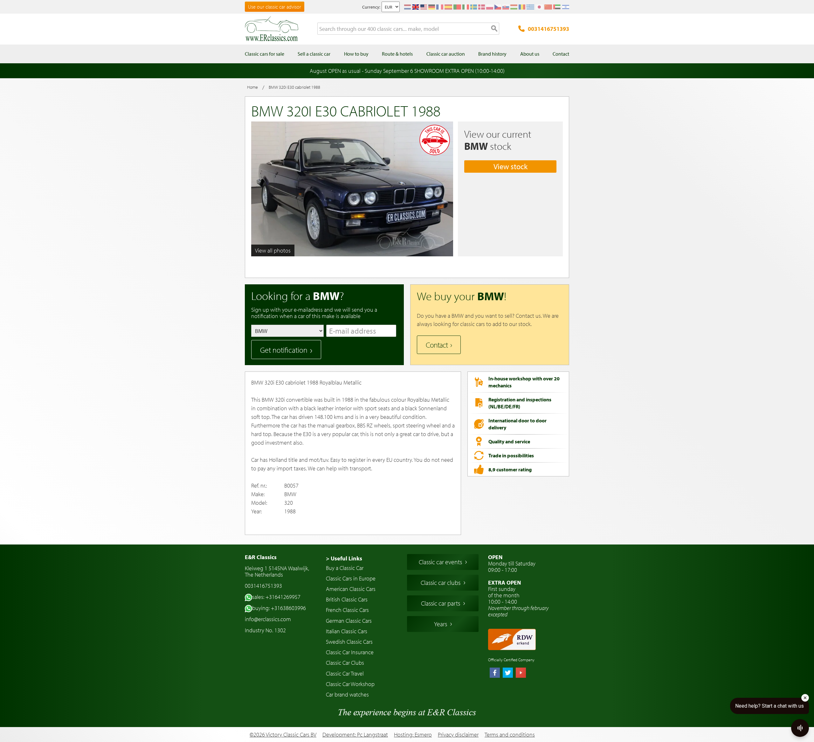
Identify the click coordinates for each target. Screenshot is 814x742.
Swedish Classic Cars (349, 641)
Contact (437, 345)
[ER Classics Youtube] (521, 673)
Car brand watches (347, 694)
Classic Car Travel (345, 673)
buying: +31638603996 (279, 608)
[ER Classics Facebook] (495, 673)
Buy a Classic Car (344, 568)
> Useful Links (344, 558)
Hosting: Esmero (413, 734)
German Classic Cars (349, 620)
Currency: (371, 7)
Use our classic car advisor (274, 6)
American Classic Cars (351, 589)
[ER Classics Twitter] (508, 673)
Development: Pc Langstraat (355, 734)
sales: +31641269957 (276, 596)
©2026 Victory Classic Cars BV (283, 734)
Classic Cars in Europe (351, 578)
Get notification (283, 350)
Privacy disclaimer (458, 735)
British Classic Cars (347, 599)
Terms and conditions (510, 735)
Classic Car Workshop (350, 684)
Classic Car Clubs (345, 662)
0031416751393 (548, 28)
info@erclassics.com (268, 619)
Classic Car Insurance (350, 652)
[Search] (494, 29)
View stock (510, 166)
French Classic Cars (347, 610)
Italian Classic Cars (346, 631)
